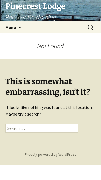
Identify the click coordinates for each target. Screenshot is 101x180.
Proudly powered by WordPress (50, 154)
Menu (10, 27)
